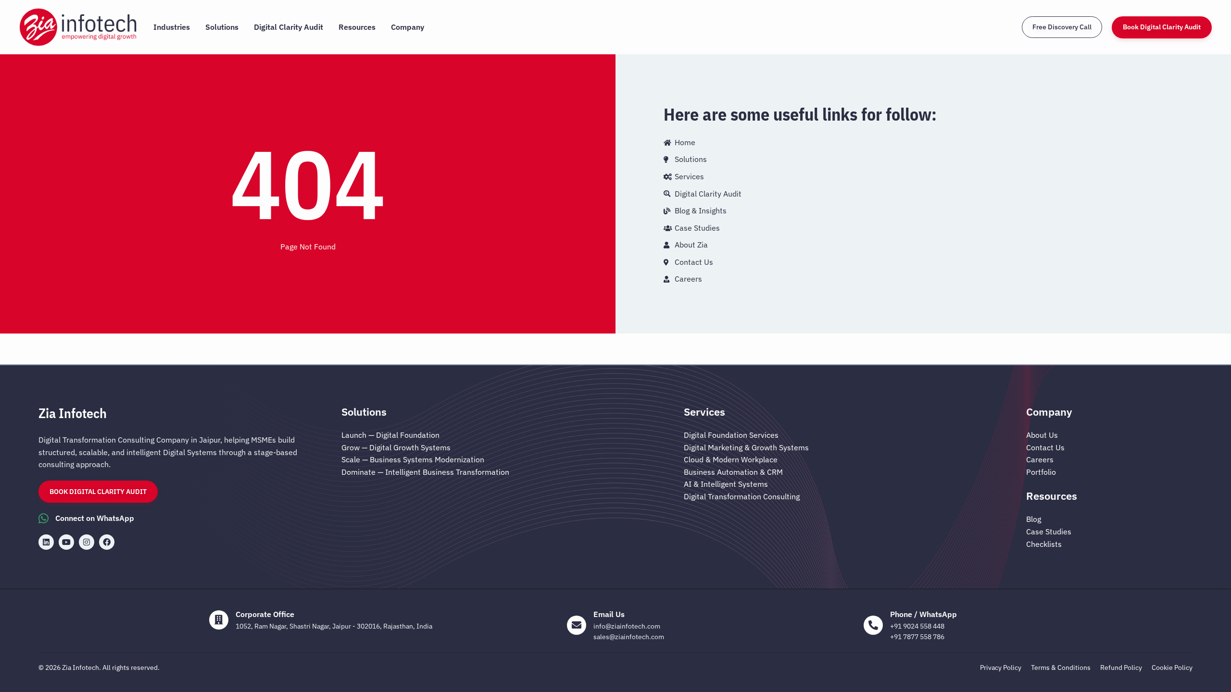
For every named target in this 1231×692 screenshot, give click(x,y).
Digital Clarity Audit (288, 27)
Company (407, 27)
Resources (357, 27)
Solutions (222, 27)
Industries (171, 27)
